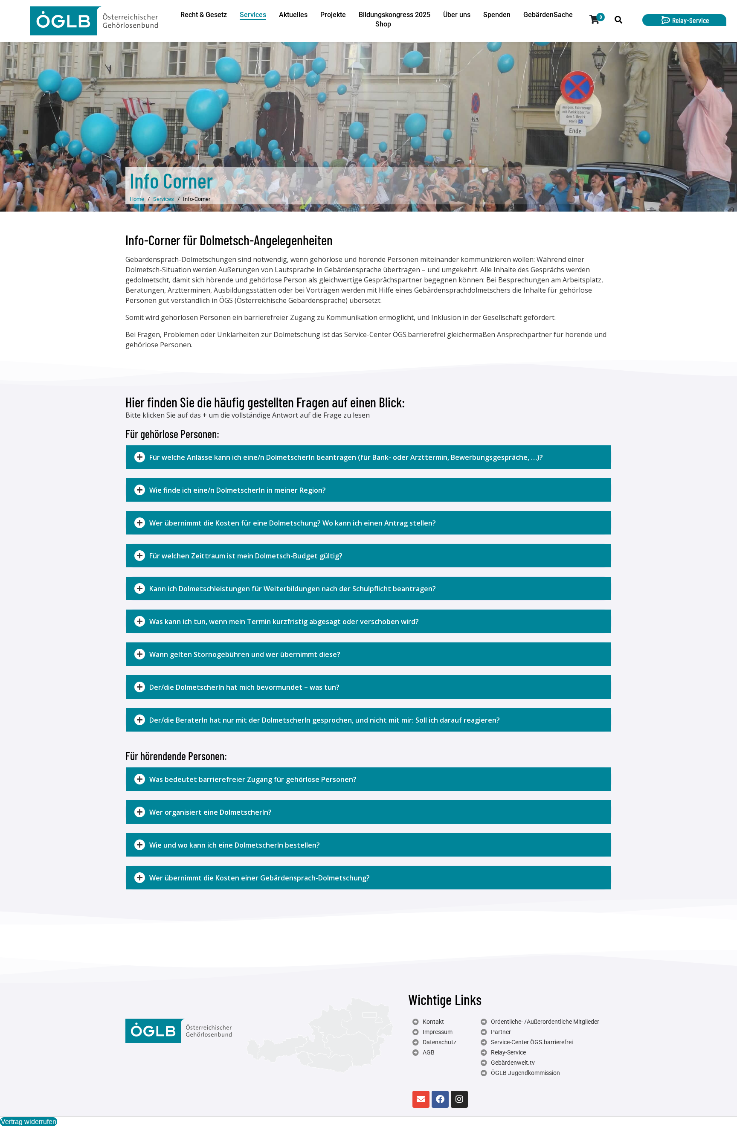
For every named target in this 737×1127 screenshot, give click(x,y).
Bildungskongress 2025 (394, 15)
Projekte (333, 15)
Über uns (456, 15)
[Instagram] (459, 1099)
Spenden (497, 15)
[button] (368, 457)
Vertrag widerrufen (28, 1121)
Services (253, 15)
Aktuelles (293, 15)
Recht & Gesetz (203, 15)
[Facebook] (440, 1099)
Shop (383, 24)
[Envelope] (420, 1099)
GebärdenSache (548, 15)
